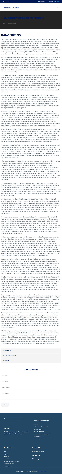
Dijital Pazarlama (42, 471)
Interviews (6, 456)
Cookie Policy (37, 439)
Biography (6, 360)
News (5, 451)
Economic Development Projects (12, 461)
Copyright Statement (39, 431)
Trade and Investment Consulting (42, 426)
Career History (7, 350)
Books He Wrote (7, 466)
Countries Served (38, 429)
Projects (6, 454)
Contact (35, 424)
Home (5, 23)
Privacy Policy (37, 436)
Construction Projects (9, 463)
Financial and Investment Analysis (42, 434)
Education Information (9, 355)
